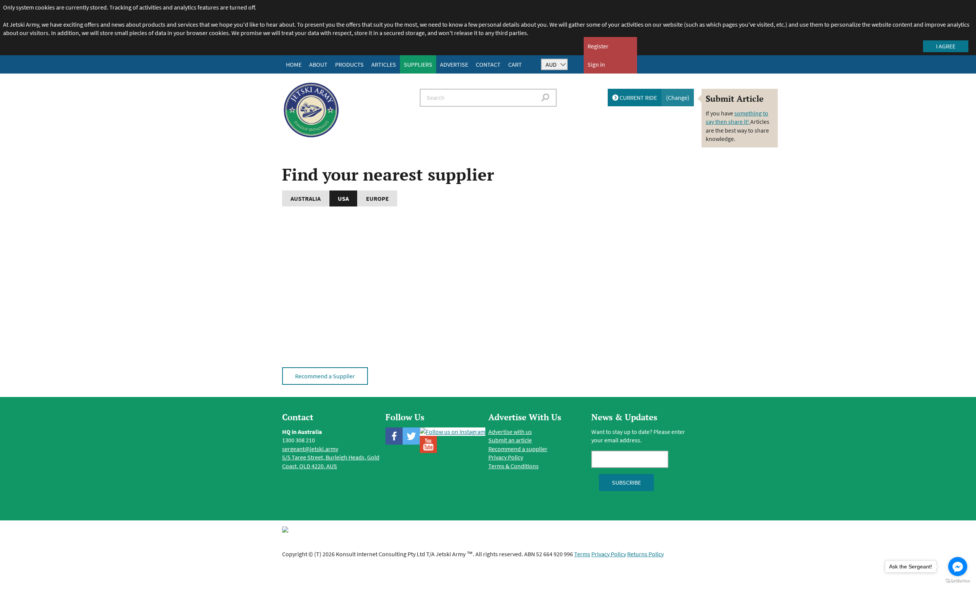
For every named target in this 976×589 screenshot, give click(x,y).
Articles (383, 64)
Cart (515, 64)
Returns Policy (645, 554)
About (318, 64)
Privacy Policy (505, 457)
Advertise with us (510, 431)
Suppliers (418, 64)
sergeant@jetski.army (310, 449)
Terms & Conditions (513, 466)
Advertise (454, 64)
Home (294, 64)
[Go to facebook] (957, 566)
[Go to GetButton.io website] (958, 581)
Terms (582, 554)
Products (349, 64)
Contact (488, 64)
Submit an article (510, 440)
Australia (306, 198)
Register (598, 46)
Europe (377, 198)
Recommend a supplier (517, 449)
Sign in (596, 64)
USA (343, 198)
